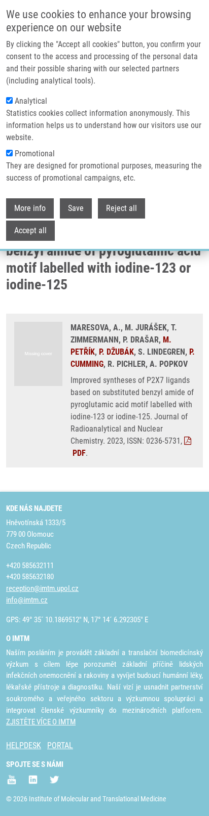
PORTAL (60, 745)
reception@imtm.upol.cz (42, 588)
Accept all (30, 230)
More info (30, 208)
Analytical (31, 101)
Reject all (121, 208)
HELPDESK (23, 745)
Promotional (35, 153)
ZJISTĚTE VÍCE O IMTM (41, 721)
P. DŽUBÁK (116, 352)
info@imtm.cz (27, 600)
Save (76, 208)
